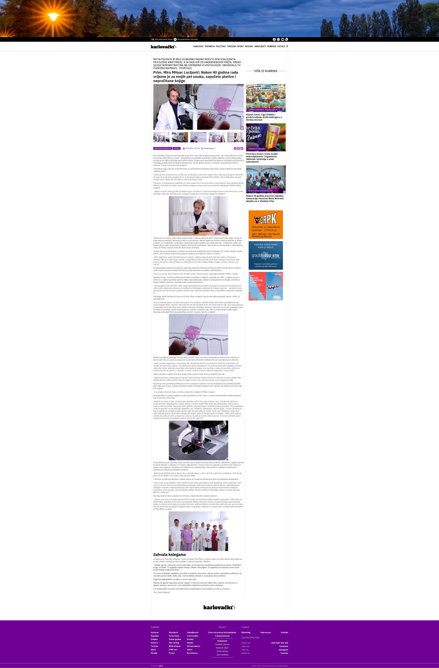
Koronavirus (192, 653)
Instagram (283, 650)
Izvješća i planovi (222, 644)
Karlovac (198, 46)
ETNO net (173, 649)
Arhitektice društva (162, 148)
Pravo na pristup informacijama (222, 632)
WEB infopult (175, 646)
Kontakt (284, 632)
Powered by (157, 666)
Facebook (284, 646)
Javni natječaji (222, 654)
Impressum (266, 632)
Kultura (154, 643)
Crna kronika (192, 636)
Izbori (189, 649)
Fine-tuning (174, 643)
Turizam (231, 46)
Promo (172, 653)
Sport (240, 46)
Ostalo (281, 46)
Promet (190, 639)
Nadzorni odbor (222, 648)
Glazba (190, 643)
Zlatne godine (175, 639)
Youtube (284, 653)
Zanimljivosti (192, 632)
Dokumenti (222, 641)
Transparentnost (222, 636)
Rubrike (271, 46)
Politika (221, 46)
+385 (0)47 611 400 (279, 643)
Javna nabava (222, 651)
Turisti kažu (174, 636)
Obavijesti (260, 46)
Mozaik (249, 46)
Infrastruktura (193, 646)
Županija (210, 46)
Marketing (245, 632)
